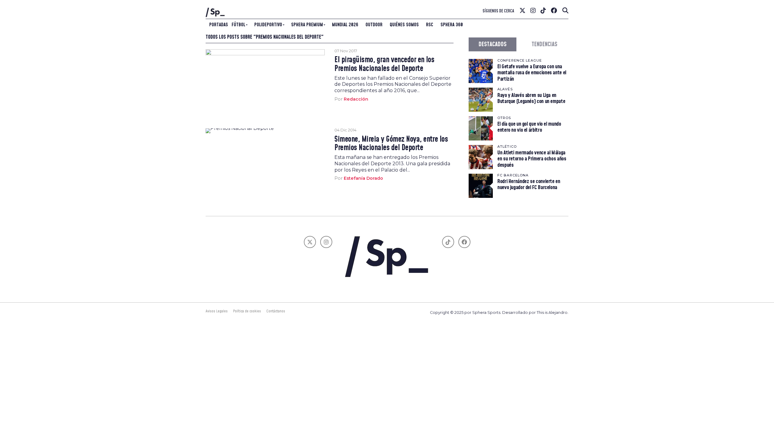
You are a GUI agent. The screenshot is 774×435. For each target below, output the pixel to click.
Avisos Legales (217, 311)
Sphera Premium (307, 24)
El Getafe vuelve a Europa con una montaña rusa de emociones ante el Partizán (531, 72)
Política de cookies (247, 311)
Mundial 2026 (345, 24)
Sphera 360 (452, 24)
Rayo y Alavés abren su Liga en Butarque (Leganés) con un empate (531, 98)
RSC (429, 24)
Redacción (356, 99)
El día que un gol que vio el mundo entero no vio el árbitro (529, 127)
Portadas (218, 24)
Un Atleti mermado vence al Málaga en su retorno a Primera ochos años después (531, 159)
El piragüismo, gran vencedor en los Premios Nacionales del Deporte (384, 64)
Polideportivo (268, 24)
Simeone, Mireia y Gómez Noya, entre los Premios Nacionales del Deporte (391, 143)
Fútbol (238, 24)
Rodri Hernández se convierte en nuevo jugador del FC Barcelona (528, 184)
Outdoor (374, 24)
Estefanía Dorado (363, 178)
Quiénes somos (404, 24)
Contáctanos (275, 311)
